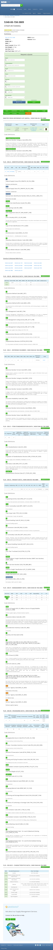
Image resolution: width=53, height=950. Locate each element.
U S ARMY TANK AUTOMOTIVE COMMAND (33, 129)
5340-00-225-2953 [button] (18, 268)
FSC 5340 (12, 37)
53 (5, 171)
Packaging (14, 113)
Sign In (34, 13)
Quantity (7, 79)
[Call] (13, 919)
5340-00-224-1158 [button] (18, 263)
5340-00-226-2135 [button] (18, 270)
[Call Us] (41, 120)
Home (25, 9)
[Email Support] (43, 120)
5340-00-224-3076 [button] (9, 265)
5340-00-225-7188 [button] (38, 268)
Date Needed (8, 95)
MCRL (7, 111)
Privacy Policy (4, 948)
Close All (28, 113)
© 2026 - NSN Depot (46, 945)
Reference (7, 84)
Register (39, 13)
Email (6, 68)
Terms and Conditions (18, 945)
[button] (12, 9)
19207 (40, 129)
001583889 (12, 171)
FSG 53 (7, 37)
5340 (8, 171)
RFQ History (19, 9)
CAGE (29, 111)
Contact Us (35, 9)
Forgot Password (46, 13)
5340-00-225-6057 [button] (28, 268)
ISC (36, 111)
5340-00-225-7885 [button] (9, 270)
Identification (14, 111)
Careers (41, 9)
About (29, 9)
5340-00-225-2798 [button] (9, 268)
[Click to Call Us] (6, 597)
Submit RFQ (47, 119)
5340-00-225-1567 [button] (38, 265)
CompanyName (8, 63)
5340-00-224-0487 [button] (9, 263)
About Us (10, 945)
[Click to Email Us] (8, 597)
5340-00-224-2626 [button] (28, 263)
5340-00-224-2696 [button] (38, 263)
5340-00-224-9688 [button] (28, 265)
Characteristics (22, 113)
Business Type (8, 90)
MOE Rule (22, 111)
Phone (6, 74)
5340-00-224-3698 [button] (18, 265)
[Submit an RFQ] (7, 598)
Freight (43, 111)
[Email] (7, 919)
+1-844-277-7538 (27, 13)
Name (6, 58)
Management (7, 113)
